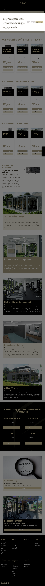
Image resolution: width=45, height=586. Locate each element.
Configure (33, 22)
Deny (29, 22)
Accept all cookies (39, 22)
